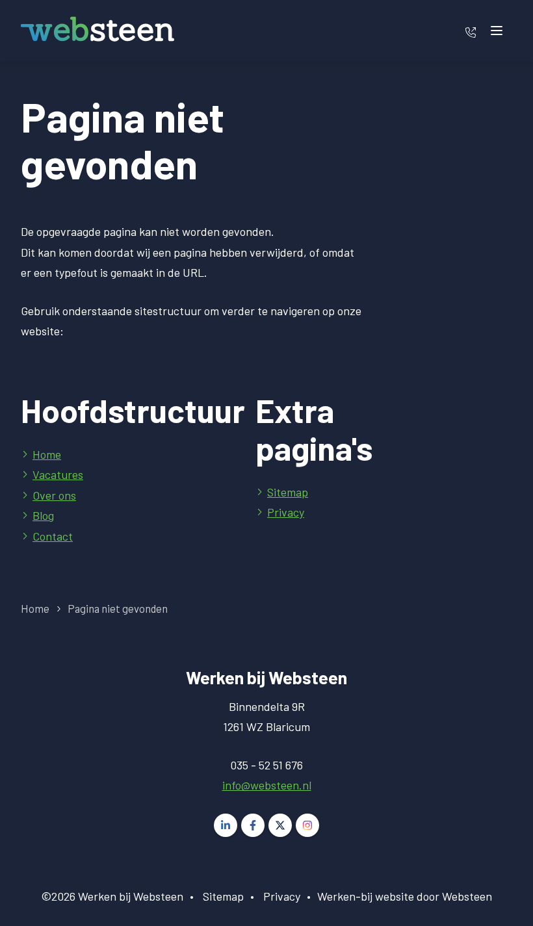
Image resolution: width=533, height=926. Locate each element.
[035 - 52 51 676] (470, 30)
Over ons (54, 495)
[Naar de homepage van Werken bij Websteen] (97, 30)
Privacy (285, 512)
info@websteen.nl (266, 785)
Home (46, 454)
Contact (52, 536)
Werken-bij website (365, 896)
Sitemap (287, 492)
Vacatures (57, 474)
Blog (43, 515)
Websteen (467, 896)
